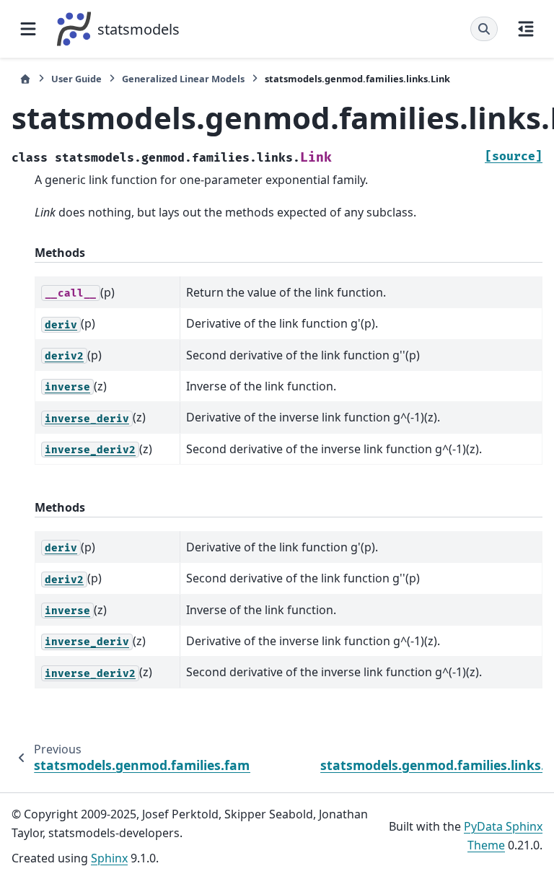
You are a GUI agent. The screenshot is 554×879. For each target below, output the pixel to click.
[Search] (484, 29)
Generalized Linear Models (183, 78)
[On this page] (525, 29)
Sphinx (109, 858)
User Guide (76, 78)
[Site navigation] (28, 29)
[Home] (25, 79)
